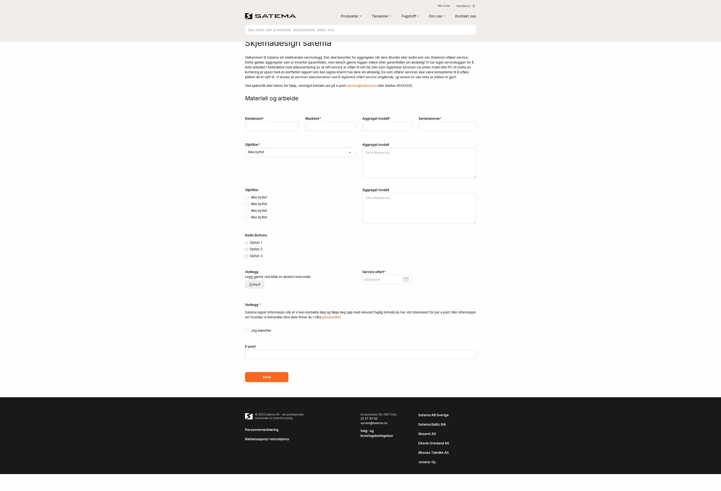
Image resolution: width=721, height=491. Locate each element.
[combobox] (300, 152)
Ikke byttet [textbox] (256, 152)
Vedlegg (278, 274)
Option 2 (255, 249)
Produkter (350, 16)
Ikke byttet (258, 197)
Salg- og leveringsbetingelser (376, 433)
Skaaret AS (427, 434)
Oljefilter (252, 145)
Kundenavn (254, 118)
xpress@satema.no (374, 423)
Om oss (435, 16)
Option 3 (256, 256)
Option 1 (255, 242)
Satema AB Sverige (433, 415)
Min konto (444, 6)
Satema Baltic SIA (432, 424)
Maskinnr (313, 118)
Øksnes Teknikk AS (433, 453)
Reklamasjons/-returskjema (267, 439)
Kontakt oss (465, 16)
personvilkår (331, 317)
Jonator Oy (427, 462)
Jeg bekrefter (260, 330)
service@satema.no (362, 86)
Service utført (374, 272)
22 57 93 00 (369, 418)
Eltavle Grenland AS (433, 443)
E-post (250, 346)
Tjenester (380, 16)
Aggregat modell (376, 118)
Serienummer (430, 118)
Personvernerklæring (261, 430)
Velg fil (256, 284)
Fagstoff (408, 16)
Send (267, 377)
